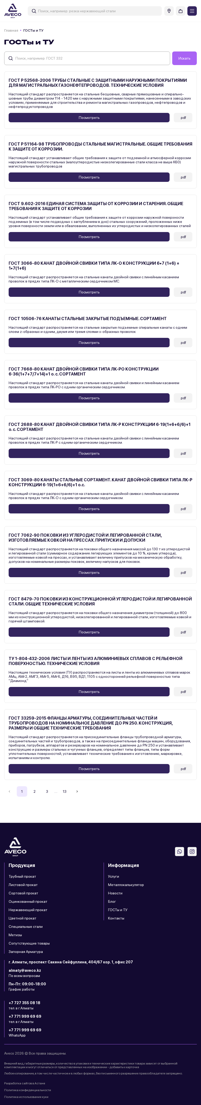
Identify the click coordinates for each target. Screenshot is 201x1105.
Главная (11, 30)
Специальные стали (26, 926)
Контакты (116, 918)
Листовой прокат (23, 885)
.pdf (183, 117)
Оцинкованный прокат (28, 901)
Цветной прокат (22, 918)
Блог (112, 901)
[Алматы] (169, 11)
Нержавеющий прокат (28, 910)
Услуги (113, 876)
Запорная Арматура (26, 952)
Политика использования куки (26, 1097)
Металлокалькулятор (126, 885)
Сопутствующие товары (29, 943)
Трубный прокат (22, 876)
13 (64, 791)
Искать (184, 58)
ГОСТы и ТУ (117, 910)
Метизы (15, 935)
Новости (115, 893)
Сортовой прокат (23, 893)
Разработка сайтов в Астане (24, 1083)
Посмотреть (89, 117)
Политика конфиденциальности (27, 1090)
